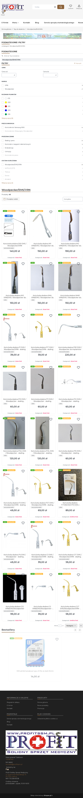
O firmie (10, 705)
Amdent (8, 179)
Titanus (7, 172)
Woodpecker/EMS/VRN (13, 165)
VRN (6, 85)
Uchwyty (8, 151)
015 (9, 98)
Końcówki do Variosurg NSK (14, 127)
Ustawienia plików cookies (46, 719)
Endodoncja (9, 148)
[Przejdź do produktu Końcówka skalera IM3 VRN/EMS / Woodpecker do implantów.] (15, 277)
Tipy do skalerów (19, 29)
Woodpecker (9, 89)
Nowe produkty (42, 705)
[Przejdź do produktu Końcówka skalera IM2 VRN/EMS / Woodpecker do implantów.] (70, 225)
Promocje (40, 708)
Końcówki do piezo (11, 155)
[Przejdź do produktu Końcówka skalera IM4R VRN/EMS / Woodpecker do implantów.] (70, 277)
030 (9, 110)
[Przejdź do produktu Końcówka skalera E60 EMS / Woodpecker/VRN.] (15, 225)
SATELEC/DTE (10, 168)
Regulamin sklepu (13, 702)
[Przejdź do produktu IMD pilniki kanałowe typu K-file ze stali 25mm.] (35, 653)
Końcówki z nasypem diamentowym (18, 144)
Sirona (7, 176)
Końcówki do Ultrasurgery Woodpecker (18, 131)
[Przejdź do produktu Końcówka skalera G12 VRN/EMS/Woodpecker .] (15, 588)
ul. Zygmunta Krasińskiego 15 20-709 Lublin (16, 776)
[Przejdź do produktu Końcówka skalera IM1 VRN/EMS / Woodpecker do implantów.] (42, 225)
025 (9, 106)
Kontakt (9, 708)
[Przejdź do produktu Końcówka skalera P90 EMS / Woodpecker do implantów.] (70, 329)
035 (9, 114)
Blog (8, 722)
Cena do (46, 72)
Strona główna (6, 29)
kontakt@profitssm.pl (14, 764)
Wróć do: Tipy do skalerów (11, 56)
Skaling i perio (10, 140)
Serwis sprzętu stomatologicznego (19, 719)
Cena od (4, 72)
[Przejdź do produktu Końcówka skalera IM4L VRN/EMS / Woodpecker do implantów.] (42, 277)
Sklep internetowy (40, 795)
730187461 (9, 759)
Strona (56, 625)
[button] (60, 7)
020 (9, 102)
